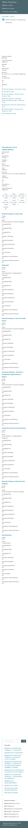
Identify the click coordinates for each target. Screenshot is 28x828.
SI (2, 86)
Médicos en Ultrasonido (14, 753)
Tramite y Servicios (13, 811)
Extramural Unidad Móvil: (8, 244)
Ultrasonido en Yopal (8, 91)
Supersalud (10, 806)
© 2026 (12, 823)
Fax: (3, 80)
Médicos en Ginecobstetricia (11, 782)
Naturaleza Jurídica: (7, 56)
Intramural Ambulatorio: (8, 236)
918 (4, 380)
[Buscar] (23, 741)
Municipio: (4, 64)
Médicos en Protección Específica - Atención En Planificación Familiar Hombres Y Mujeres (13, 764)
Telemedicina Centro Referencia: (10, 256)
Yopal (12, 16)
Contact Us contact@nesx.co (10, 825)
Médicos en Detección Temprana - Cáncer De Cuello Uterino (13, 757)
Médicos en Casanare (9, 8)
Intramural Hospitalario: (8, 240)
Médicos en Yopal (8, 5)
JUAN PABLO (5, 165)
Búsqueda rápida (12, 792)
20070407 (4, 186)
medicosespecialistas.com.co (10, 823)
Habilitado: (4, 84)
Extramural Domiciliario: (8, 248)
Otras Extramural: (6, 252)
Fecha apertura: (5, 184)
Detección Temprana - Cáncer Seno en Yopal (14, 89)
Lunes (5, 194)
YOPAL (4, 161)
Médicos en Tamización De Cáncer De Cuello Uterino (14, 771)
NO (3, 230)
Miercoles (22, 194)
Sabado (22, 200)
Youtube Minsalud (12, 817)
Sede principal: (5, 152)
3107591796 (6, 78)
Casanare (5, 16)
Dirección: (4, 72)
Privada (5, 58)
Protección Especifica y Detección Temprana (13, 222)
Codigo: (4, 216)
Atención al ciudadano (14, 809)
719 (4, 269)
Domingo (6, 207)
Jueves (5, 200)
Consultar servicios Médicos (11, 11)
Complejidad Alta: (6, 232)
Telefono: (4, 76)
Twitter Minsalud (12, 814)
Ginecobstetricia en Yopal (9, 113)
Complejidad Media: (7, 228)
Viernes (14, 200)
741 (4, 432)
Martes (14, 194)
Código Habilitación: (7, 188)
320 (4, 539)
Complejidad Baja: (6, 224)
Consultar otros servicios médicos (11, 789)
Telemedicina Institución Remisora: (10, 260)
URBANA (4, 169)
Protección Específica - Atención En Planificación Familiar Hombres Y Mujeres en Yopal (13, 100)
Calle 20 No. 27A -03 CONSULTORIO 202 (14, 74)
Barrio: (3, 164)
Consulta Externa (6, 543)
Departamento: (5, 68)
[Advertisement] (14, 39)
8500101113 (5, 62)
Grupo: (3, 220)
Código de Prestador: (7, 60)
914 (4, 218)
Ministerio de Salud (13, 803)
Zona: (3, 168)
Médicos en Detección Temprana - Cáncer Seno (13, 749)
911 (4, 487)
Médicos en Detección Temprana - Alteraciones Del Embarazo (13, 776)
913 (4, 324)
